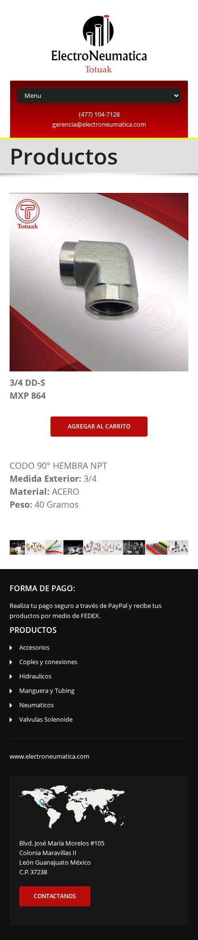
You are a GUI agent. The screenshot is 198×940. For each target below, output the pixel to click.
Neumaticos (36, 705)
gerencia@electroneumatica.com (99, 124)
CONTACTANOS (55, 896)
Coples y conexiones (48, 661)
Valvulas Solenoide (46, 719)
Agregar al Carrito (99, 426)
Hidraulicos (35, 676)
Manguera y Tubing (46, 690)
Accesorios (34, 647)
